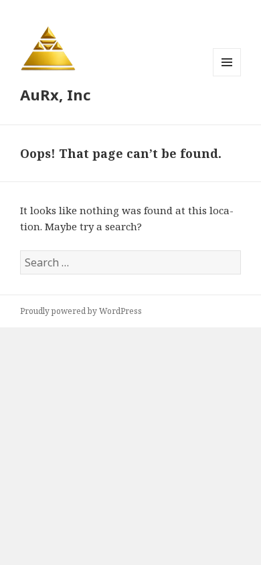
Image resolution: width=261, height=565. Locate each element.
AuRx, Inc (55, 94)
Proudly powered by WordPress (81, 311)
